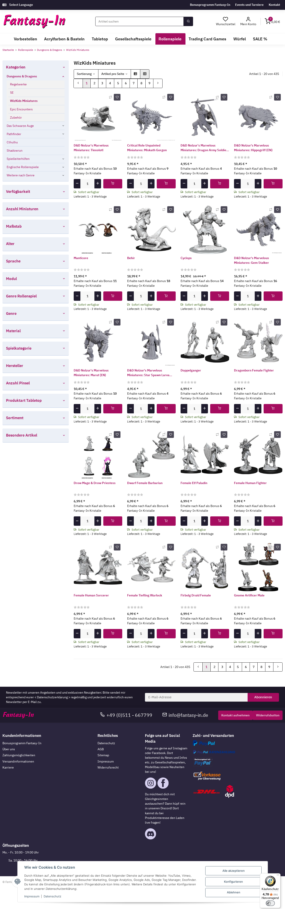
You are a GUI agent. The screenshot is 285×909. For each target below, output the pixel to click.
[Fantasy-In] (34, 21)
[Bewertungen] (82, 157)
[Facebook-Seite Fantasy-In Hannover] (163, 783)
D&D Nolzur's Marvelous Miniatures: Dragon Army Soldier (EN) (204, 148)
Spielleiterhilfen (18, 159)
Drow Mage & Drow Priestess (95, 483)
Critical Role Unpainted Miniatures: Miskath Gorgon (147, 147)
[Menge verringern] (77, 183)
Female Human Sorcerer (91, 595)
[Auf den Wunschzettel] (117, 97)
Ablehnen (233, 892)
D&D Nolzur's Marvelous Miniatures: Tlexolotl (91, 147)
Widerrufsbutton (267, 715)
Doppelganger (191, 370)
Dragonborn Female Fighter (254, 370)
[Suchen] (188, 21)
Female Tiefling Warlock (144, 595)
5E (12, 93)
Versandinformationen (18, 761)
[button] (248, 21)
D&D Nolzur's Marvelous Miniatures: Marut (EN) (91, 372)
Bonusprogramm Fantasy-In (210, 5)
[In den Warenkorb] (112, 183)
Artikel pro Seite (112, 74)
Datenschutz (106, 743)
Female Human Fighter (250, 483)
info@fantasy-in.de (188, 715)
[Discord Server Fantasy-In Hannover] (150, 833)
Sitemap (103, 755)
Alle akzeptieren (233, 870)
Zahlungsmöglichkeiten (18, 755)
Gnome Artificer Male (249, 595)
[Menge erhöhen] (97, 183)
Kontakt (274, 5)
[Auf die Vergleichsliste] (110, 97)
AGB (101, 749)
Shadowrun (14, 150)
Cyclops (186, 258)
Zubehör (16, 117)
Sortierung (84, 74)
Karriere (8, 767)
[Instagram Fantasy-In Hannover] (150, 783)
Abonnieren (263, 697)
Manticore (81, 258)
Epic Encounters (21, 109)
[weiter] (158, 83)
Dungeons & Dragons (22, 76)
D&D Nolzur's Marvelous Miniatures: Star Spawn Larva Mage (148, 372)
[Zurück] (78, 83)
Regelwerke (18, 84)
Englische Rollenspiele (23, 167)
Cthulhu (12, 142)
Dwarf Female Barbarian (145, 483)
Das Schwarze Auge (20, 126)
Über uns (8, 749)
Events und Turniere (249, 5)
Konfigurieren (233, 881)
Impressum (106, 761)
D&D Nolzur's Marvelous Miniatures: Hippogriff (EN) (253, 147)
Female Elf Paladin (194, 483)
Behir (131, 258)
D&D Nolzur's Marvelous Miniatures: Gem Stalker (251, 260)
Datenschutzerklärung (52, 697)
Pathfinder (14, 134)
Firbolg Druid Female (196, 595)
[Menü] (278, 876)
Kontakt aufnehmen (235, 715)
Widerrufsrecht (108, 767)
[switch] (270, 903)
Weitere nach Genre (21, 175)
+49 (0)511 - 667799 (129, 715)
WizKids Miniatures (24, 101)
